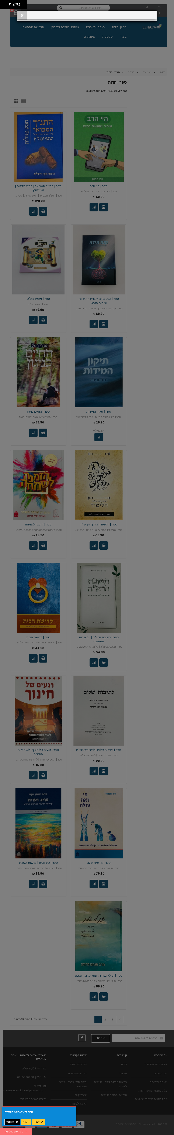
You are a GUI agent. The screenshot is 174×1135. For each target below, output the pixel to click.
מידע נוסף (12, 1122)
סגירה (25, 1122)
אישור (37, 1122)
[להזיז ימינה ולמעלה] (5, 3)
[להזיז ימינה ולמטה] (5, 5)
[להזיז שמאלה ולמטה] (3, 5)
